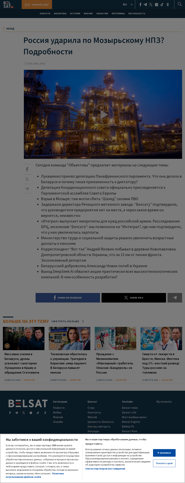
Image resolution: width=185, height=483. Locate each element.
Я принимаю (164, 452)
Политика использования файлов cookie (35, 475)
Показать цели (164, 463)
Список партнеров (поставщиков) (105, 468)
